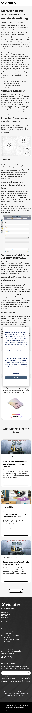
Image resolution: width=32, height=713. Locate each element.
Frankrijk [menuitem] (26, 691)
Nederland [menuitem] (16, 693)
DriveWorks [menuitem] (6, 637)
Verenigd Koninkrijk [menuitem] (12, 695)
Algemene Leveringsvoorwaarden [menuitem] (16, 710)
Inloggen (4, 621)
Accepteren (16, 377)
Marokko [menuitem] (10, 693)
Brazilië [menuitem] (10, 691)
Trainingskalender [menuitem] (8, 653)
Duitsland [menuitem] (20, 691)
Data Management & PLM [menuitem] (10, 639)
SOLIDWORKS (5, 25)
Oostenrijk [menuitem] (22, 693)
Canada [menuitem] (15, 691)
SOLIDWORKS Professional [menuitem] (11, 632)
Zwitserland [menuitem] (23, 695)
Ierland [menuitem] (5, 693)
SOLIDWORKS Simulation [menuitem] (10, 635)
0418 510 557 (5, 618)
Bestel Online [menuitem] (6, 641)
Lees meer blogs (16, 591)
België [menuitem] (5, 691)
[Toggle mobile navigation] (29, 3)
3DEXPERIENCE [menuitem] (7, 634)
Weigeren (16, 382)
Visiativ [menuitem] (19, 705)
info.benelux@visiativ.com (10, 620)
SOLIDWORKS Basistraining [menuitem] (11, 650)
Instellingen (16, 373)
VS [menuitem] (18, 695)
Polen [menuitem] (27, 693)
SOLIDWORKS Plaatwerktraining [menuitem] (12, 651)
